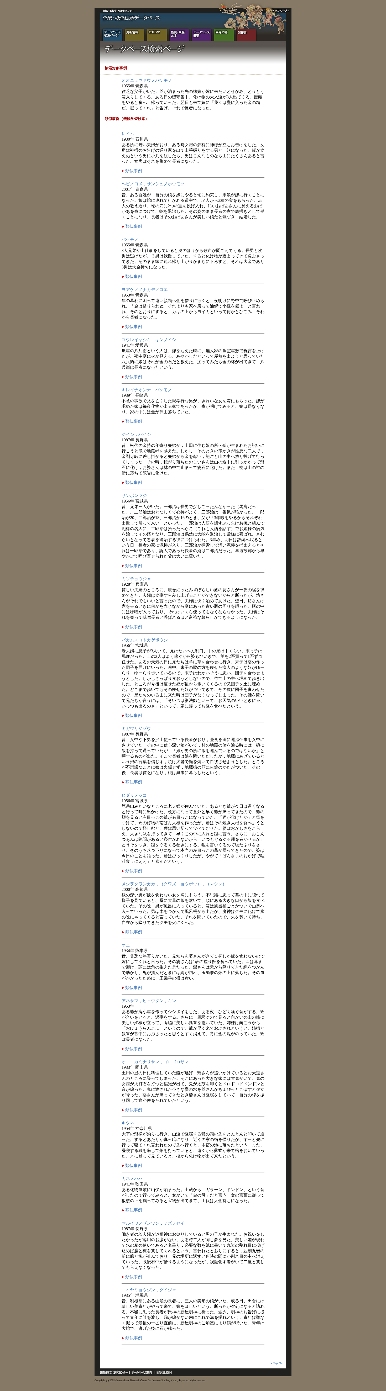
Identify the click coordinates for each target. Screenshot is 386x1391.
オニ (126, 945)
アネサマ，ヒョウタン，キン (149, 1000)
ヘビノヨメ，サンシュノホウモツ (153, 184)
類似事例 (133, 170)
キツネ (128, 1123)
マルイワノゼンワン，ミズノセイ (153, 1223)
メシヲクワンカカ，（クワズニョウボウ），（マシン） (174, 884)
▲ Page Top (276, 1363)
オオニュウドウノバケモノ (147, 80)
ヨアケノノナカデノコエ (145, 289)
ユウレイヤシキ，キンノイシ (149, 339)
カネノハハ (132, 1178)
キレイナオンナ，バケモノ (147, 390)
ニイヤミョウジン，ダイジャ (149, 1290)
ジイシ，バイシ (136, 434)
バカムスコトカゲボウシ (145, 640)
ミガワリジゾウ (136, 728)
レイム (128, 133)
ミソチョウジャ (136, 579)
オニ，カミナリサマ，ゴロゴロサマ (155, 1062)
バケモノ (130, 239)
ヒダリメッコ (134, 795)
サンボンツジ (134, 495)
